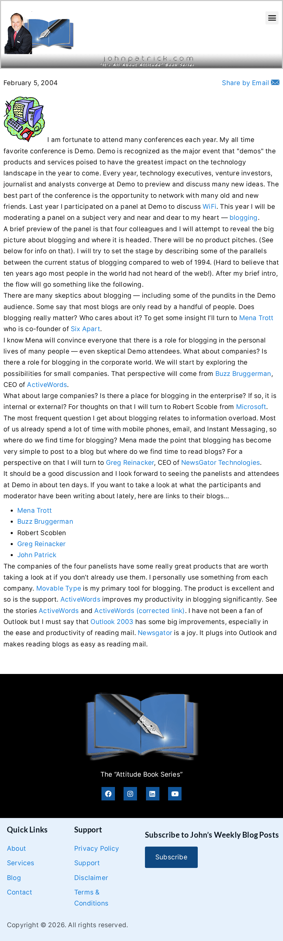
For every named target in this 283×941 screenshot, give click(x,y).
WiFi (209, 207)
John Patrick (36, 555)
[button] (272, 17)
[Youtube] (175, 793)
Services (21, 863)
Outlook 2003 (111, 622)
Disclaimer (91, 878)
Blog (14, 878)
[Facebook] (108, 793)
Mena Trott (256, 318)
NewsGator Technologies (220, 463)
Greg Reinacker (130, 463)
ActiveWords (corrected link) (139, 611)
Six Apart (85, 329)
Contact (19, 892)
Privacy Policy (96, 848)
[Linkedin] (152, 793)
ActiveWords (47, 385)
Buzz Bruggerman (243, 374)
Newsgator (155, 633)
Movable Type (58, 588)
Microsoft (251, 407)
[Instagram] (130, 793)
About (16, 848)
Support (87, 863)
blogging (244, 218)
